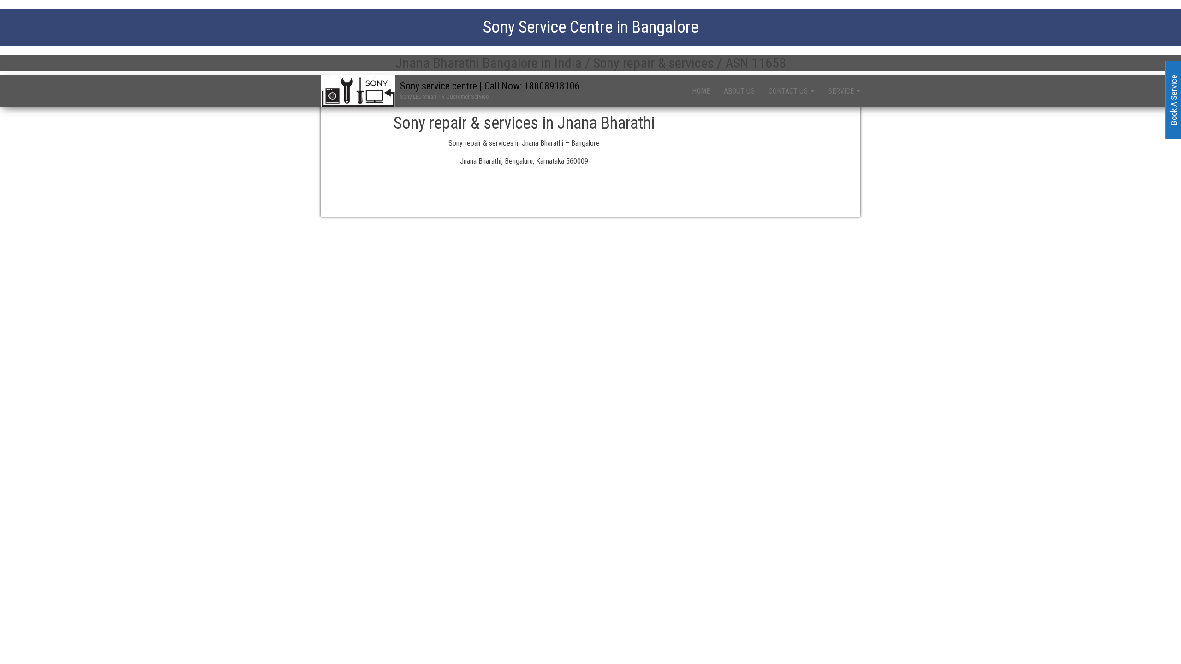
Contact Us (789, 91)
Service (842, 91)
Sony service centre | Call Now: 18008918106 (490, 86)
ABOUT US (739, 91)
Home (701, 91)
